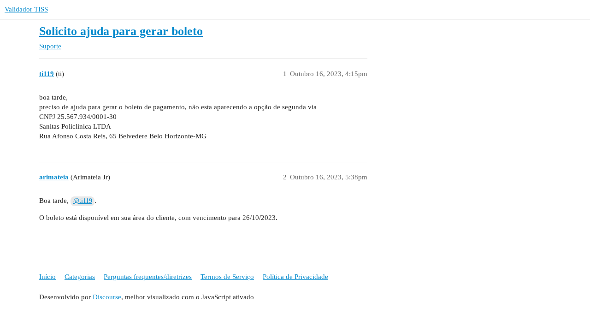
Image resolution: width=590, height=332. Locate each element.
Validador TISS (26, 9)
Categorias (80, 276)
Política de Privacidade (295, 276)
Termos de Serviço (227, 276)
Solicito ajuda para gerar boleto (121, 31)
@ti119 (82, 200)
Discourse (107, 297)
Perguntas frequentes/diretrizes (148, 276)
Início (47, 276)
